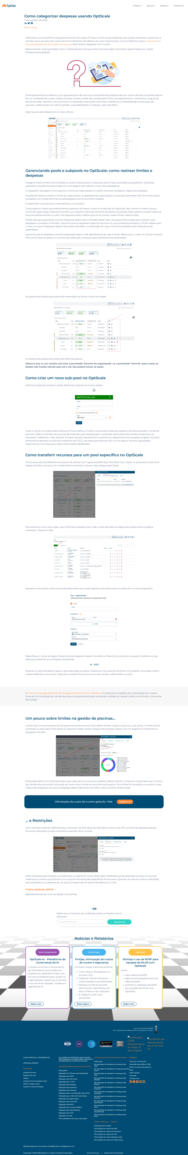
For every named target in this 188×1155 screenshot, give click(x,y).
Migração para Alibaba (67, 1085)
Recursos (150, 6)
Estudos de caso (29, 1075)
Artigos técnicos (29, 1073)
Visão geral (63, 1070)
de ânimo (123, 927)
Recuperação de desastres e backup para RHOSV (110, 1083)
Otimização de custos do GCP (105, 1134)
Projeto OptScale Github (39, 889)
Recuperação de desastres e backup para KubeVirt (110, 1088)
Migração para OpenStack (69, 1099)
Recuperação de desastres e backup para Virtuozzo (110, 1092)
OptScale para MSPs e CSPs (140, 1064)
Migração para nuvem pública (70, 1107)
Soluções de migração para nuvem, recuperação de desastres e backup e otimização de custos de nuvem (76, 1059)
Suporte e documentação (33, 1087)
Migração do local (65, 1116)
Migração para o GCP (67, 1082)
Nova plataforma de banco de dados (73, 1119)
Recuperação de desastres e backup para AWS (110, 1065)
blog (131, 1070)
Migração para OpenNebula (69, 1110)
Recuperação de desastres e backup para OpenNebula (110, 1111)
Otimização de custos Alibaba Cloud (108, 1137)
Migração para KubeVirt (68, 1087)
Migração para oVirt (66, 1113)
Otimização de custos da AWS (105, 1129)
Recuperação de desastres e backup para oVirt (110, 1106)
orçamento (152, 41)
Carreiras (132, 1076)
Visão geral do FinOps (102, 1126)
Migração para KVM (66, 1104)
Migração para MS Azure (68, 1079)
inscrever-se (44, 1058)
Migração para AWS (66, 1076)
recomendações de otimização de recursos (48, 44)
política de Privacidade (113, 1153)
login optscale (30, 1058)
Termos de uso (93, 1153)
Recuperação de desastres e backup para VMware (110, 1097)
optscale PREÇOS (30, 1063)
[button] (25, 23)
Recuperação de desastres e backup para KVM (110, 1115)
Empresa (163, 6)
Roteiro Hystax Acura (31, 1084)
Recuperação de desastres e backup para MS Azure (111, 1070)
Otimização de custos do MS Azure (107, 1131)
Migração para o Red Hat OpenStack (73, 1096)
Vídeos (26, 1078)
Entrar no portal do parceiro (140, 1067)
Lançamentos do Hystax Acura (35, 1081)
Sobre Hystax (134, 1073)
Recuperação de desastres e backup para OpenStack (110, 1102)
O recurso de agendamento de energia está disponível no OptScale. (65, 693)
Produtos (136, 6)
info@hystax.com (67, 1146)
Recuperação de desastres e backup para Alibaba (110, 1079)
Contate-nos (179, 6)
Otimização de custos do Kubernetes (108, 1140)
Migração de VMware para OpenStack (73, 1073)
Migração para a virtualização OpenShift (74, 1093)
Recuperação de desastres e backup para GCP (110, 1074)
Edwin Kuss (30, 27)
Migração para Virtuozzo (68, 1102)
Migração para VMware (67, 1090)
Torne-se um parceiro (137, 1061)
